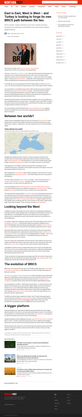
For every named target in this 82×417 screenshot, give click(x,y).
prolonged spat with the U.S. (11, 223)
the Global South (40, 314)
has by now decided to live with (36, 108)
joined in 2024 (12, 287)
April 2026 (59, 48)
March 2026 (60, 51)
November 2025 (61, 62)
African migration (24, 179)
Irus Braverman (21, 349)
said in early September (43, 258)
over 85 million (18, 172)
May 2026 (59, 45)
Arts (17, 6)
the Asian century (14, 244)
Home (6, 6)
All (12, 6)
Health (56, 6)
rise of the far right (29, 193)
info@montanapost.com (9, 404)
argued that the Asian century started (41, 319)
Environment (41, 6)
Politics (64, 6)
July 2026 (59, 39)
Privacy (68, 400)
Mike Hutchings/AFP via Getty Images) (30, 68)
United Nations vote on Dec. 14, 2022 (18, 73)
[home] (13, 2)
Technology (72, 6)
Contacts (69, 403)
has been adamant (20, 162)
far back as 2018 (43, 120)
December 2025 (61, 59)
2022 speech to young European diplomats (25, 198)
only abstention (21, 78)
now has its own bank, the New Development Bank (18, 275)
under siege (13, 190)
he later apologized (40, 202)
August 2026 (60, 36)
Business (23, 6)
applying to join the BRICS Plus (21, 90)
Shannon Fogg (21, 363)
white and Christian (41, 188)
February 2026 (60, 54)
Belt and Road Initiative (26, 298)
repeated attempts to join (14, 160)
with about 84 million (21, 174)
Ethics (50, 6)
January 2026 (60, 57)
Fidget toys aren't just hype (64, 21)
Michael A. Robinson (22, 376)
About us (69, 394)
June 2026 (60, 42)
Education (32, 6)
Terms (68, 397)
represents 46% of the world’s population (22, 291)
